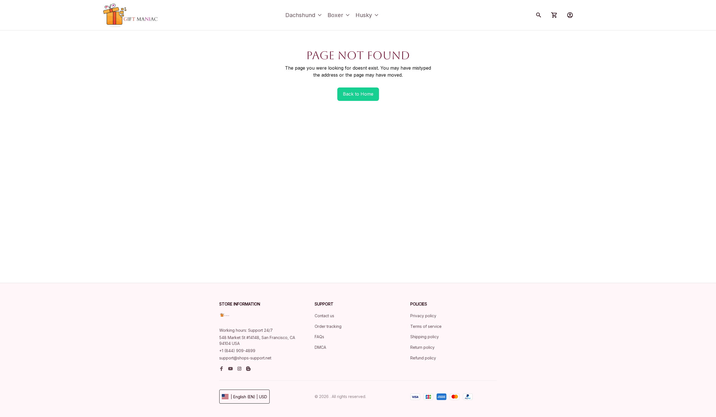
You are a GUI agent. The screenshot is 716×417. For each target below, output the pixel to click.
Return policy (422, 347)
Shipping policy (424, 336)
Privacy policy (423, 315)
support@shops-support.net (245, 358)
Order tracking (328, 326)
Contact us (324, 315)
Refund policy (423, 358)
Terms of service (426, 326)
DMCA (320, 347)
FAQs (319, 336)
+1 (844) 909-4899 (237, 350)
